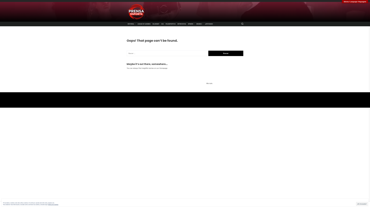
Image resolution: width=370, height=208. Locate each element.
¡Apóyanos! (209, 24)
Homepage (163, 68)
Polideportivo (171, 24)
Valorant (155, 24)
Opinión (190, 24)
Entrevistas (181, 24)
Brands (199, 24)
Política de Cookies (53, 204)
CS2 (162, 24)
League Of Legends (144, 24)
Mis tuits (209, 83)
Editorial (131, 24)
